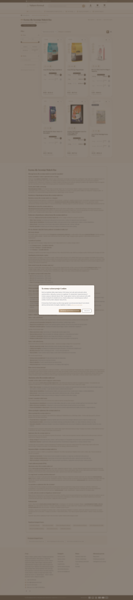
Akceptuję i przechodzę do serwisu (69, 310)
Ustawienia (87, 310)
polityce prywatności (76, 305)
